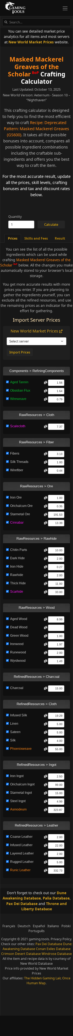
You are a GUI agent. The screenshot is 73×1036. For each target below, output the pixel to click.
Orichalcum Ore (21, 506)
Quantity (15, 216)
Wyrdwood (18, 660)
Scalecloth (17, 426)
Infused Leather (21, 845)
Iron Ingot (17, 776)
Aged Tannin (19, 382)
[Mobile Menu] (65, 8)
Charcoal (16, 688)
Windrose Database (57, 953)
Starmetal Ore (20, 514)
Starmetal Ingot (21, 792)
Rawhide (16, 575)
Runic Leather (20, 870)
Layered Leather (22, 853)
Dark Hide (17, 558)
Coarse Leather (21, 836)
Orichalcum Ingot (22, 784)
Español (39, 926)
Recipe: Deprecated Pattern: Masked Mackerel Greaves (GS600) (36, 129)
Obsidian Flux (20, 390)
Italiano (53, 926)
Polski (66, 926)
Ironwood (17, 644)
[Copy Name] (45, 383)
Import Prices (19, 352)
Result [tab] (60, 238)
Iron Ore (16, 497)
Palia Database (56, 898)
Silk (13, 740)
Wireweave (18, 399)
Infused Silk (18, 715)
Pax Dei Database (22, 903)
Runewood (18, 652)
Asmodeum (18, 809)
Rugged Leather (21, 861)
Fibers (14, 453)
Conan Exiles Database (53, 949)
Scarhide (16, 591)
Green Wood (19, 635)
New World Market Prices (31, 42)
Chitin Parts (18, 550)
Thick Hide (18, 583)
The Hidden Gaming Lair (42, 978)
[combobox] (36, 22)
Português (36, 931)
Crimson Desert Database (21, 953)
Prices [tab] (12, 238)
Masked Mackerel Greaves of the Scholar (36, 66)
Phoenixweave (21, 748)
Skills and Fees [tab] (36, 238)
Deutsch (24, 926)
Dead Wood (18, 627)
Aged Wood (18, 619)
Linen (14, 723)
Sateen (15, 732)
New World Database (36, 963)
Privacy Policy (61, 939)
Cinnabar (17, 522)
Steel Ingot (18, 801)
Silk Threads (19, 462)
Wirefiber (16, 470)
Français (8, 926)
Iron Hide (16, 566)
